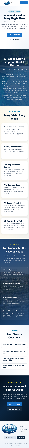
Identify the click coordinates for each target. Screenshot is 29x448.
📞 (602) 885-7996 (15, 2)
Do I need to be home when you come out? (14, 352)
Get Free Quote (24, 2)
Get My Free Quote (14, 34)
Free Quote (21, 437)
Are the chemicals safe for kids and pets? (13, 366)
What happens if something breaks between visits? (13, 359)
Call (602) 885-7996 (14, 39)
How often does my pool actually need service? (14, 345)
